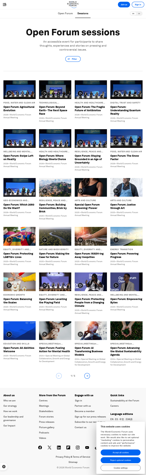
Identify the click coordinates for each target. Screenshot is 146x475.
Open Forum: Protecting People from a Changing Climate (89, 302)
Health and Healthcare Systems (89, 103)
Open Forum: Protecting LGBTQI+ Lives (18, 255)
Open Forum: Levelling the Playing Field (53, 301)
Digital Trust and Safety (125, 103)
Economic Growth (14, 295)
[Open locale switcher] (4, 466)
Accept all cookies (121, 452)
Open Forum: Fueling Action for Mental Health (54, 349)
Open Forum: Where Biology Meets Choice (52, 157)
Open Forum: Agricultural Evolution (19, 108)
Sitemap (73, 462)
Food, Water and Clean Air (19, 103)
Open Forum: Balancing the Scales (17, 301)
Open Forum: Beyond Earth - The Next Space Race (53, 110)
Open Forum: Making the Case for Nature (54, 255)
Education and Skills (16, 344)
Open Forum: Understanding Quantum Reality (125, 110)
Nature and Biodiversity (54, 249)
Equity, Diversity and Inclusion (16, 249)
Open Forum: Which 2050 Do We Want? (18, 206)
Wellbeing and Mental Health (17, 151)
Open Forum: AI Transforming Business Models (89, 351)
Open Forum (65, 13)
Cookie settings (121, 468)
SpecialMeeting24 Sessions (50, 344)
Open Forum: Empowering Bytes (126, 301)
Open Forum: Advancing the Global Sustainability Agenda (125, 351)
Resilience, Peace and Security (88, 151)
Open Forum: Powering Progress (124, 255)
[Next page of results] (87, 376)
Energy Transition (121, 249)
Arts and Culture (85, 200)
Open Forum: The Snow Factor (124, 157)
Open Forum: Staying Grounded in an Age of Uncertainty (88, 159)
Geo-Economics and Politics (15, 200)
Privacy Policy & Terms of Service (73, 456)
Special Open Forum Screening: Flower (87, 206)
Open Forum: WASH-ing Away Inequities (89, 255)
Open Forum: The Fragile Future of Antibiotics (90, 108)
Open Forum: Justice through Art (123, 206)
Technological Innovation (48, 103)
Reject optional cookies (120, 460)
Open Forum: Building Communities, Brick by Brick (53, 208)
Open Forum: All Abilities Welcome (18, 349)
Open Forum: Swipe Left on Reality (18, 157)
